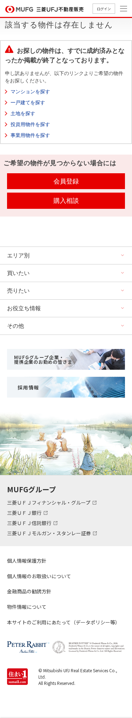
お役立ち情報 (24, 308)
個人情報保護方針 (26, 560)
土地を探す (23, 113)
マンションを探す (30, 91)
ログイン (104, 8)
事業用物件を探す (30, 135)
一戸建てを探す (28, 102)
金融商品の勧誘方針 (29, 591)
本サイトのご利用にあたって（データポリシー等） (63, 622)
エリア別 (18, 255)
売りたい (18, 291)
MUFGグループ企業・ (43, 359)
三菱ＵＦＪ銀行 (25, 512)
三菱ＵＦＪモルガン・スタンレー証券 (49, 533)
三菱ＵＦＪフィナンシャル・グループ (49, 502)
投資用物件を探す (30, 124)
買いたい (18, 273)
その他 (15, 326)
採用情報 (28, 387)
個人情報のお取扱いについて (39, 576)
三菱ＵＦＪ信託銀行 (29, 522)
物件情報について (26, 606)
